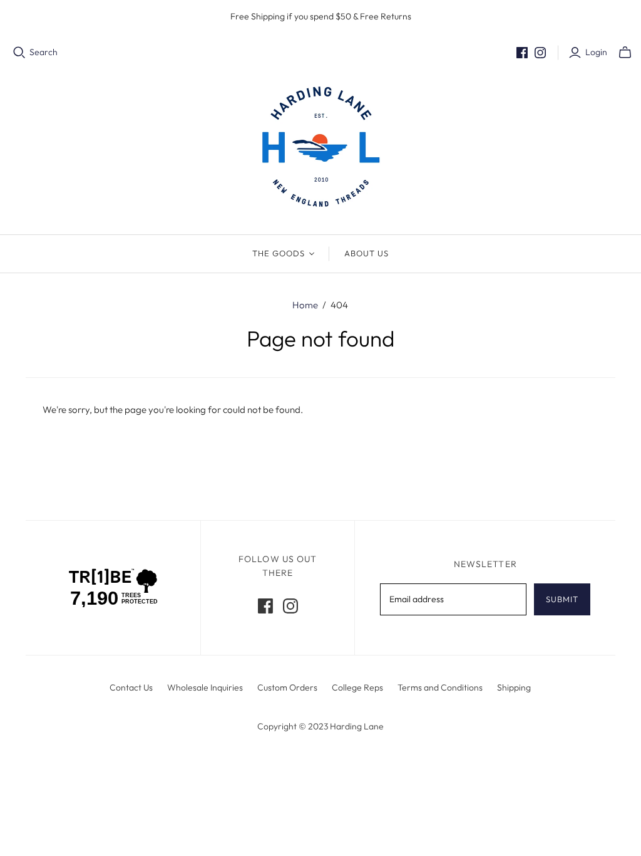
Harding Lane (357, 726)
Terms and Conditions (440, 687)
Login (596, 52)
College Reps (357, 687)
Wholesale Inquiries (205, 687)
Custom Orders (287, 687)
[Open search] (19, 52)
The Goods (278, 253)
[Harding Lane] (320, 146)
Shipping (514, 687)
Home (305, 305)
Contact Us (131, 687)
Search (43, 52)
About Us (366, 253)
